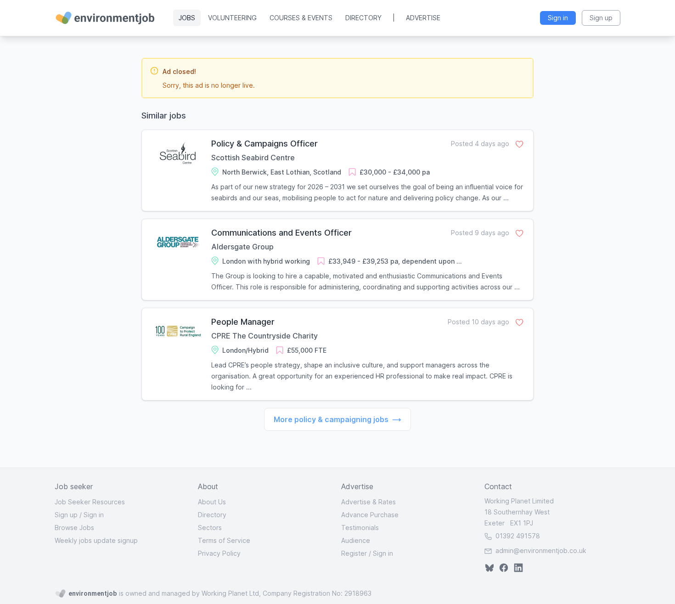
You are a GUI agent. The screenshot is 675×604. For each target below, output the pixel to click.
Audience (355, 540)
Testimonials (360, 527)
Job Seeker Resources (90, 502)
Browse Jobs (74, 527)
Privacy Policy (219, 553)
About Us (212, 502)
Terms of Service (224, 540)
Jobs (187, 18)
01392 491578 (517, 536)
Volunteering (232, 18)
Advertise (423, 18)
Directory (363, 18)
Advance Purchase (370, 515)
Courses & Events (301, 18)
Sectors (210, 527)
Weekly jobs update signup (96, 540)
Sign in (94, 515)
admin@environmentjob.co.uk (540, 550)
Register (354, 553)
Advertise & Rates (368, 502)
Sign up (66, 515)
